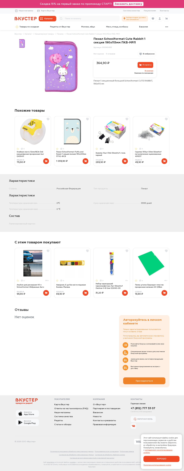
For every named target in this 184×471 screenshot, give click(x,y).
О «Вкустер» (99, 405)
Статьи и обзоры (62, 425)
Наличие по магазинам (143, 73)
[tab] (22, 44)
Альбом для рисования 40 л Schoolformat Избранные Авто (30, 286)
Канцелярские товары (44, 34)
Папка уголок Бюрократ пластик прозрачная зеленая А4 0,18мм (149, 286)
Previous (15, 141)
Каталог (28, 34)
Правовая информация (104, 425)
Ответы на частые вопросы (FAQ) (71, 409)
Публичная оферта (127, 451)
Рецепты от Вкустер (60, 27)
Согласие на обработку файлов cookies (110, 455)
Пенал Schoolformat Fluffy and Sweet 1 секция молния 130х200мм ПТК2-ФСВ (71, 154)
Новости (97, 417)
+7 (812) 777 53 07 (143, 408)
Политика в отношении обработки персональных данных (72, 451)
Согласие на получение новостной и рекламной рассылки (92, 458)
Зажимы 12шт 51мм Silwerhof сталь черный (110, 154)
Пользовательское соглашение (107, 451)
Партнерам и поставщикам (106, 409)
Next (169, 141)
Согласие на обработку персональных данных (76, 455)
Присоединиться (144, 381)
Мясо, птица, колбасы (117, 27)
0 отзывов (110, 54)
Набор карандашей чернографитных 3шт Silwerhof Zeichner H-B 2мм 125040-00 (109, 286)
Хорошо (161, 459)
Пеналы (60, 34)
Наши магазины (26, 11)
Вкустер (18, 34)
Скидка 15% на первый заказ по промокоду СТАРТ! (91, 4)
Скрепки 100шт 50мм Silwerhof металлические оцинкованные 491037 (148, 154)
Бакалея (143, 27)
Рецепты (58, 421)
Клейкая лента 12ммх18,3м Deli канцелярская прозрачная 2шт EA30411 (30, 154)
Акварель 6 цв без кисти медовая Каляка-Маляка (71, 286)
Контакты (164, 11)
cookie (72, 462)
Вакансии (98, 413)
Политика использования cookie (157, 465)
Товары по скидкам (29, 27)
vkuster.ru (50, 462)
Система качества (131, 11)
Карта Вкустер (48, 11)
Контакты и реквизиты (104, 421)
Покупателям (150, 11)
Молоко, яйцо (88, 27)
